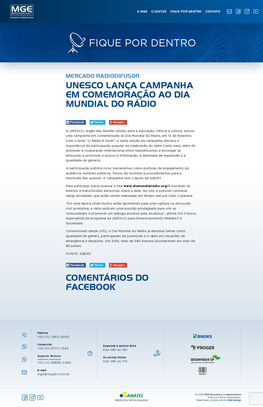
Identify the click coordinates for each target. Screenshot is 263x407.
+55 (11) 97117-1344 (53, 346)
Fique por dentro (186, 11)
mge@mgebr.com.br (53, 372)
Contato (212, 11)
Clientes (159, 11)
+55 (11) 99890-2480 (54, 359)
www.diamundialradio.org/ (146, 186)
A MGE (142, 11)
